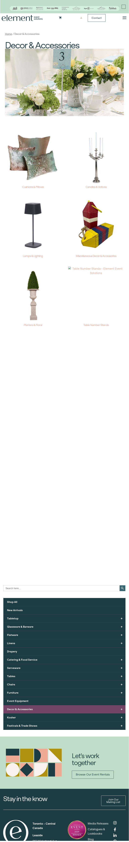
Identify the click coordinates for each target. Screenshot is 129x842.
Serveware (65, 668)
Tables (65, 676)
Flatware (65, 635)
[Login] (81, 18)
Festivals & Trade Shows (65, 726)
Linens (65, 643)
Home (8, 34)
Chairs (65, 684)
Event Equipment (18, 701)
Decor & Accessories (65, 709)
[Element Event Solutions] (22, 18)
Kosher (65, 717)
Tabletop (65, 618)
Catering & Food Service (65, 660)
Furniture (65, 693)
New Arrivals (15, 610)
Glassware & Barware (65, 627)
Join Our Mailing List (113, 800)
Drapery (12, 651)
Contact (97, 18)
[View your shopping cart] (60, 18)
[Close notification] (124, 7)
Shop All (12, 602)
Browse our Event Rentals (93, 774)
